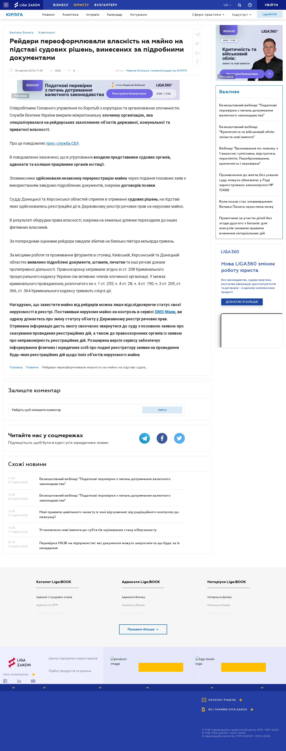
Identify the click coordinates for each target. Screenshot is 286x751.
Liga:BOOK (270, 14)
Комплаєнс (47, 32)
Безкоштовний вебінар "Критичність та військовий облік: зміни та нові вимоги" (247, 132)
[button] (6, 5)
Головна (16, 367)
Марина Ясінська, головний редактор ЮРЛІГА (156, 70)
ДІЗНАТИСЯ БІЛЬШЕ (242, 302)
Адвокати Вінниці (133, 597)
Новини (48, 14)
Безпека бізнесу (22, 32)
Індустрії (240, 14)
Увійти (162, 409)
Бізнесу (60, 5)
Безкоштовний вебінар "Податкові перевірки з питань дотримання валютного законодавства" (248, 110)
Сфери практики (206, 14)
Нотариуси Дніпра (219, 597)
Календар (114, 14)
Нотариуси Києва (218, 605)
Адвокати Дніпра (133, 605)
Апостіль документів (49, 613)
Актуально (138, 14)
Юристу (81, 5)
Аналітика (70, 14)
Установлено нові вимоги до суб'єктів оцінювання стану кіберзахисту (98, 530)
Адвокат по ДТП (47, 605)
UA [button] (226, 5)
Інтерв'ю (92, 14)
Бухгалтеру (105, 5)
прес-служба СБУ (62, 143)
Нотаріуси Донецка (220, 613)
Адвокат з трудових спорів (54, 597)
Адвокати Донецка (134, 613)
